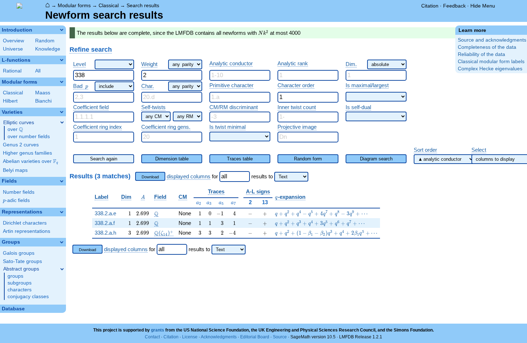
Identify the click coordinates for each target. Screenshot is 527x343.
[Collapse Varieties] (62, 112)
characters (20, 289)
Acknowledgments (219, 336)
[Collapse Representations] (62, 212)
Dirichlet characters (25, 223)
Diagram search (376, 158)
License (190, 336)
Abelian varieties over (30, 161)
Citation (429, 6)
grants (157, 330)
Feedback (454, 6)
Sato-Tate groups (22, 261)
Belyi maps (15, 170)
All (38, 71)
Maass (42, 92)
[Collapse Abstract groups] (62, 269)
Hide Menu (482, 6)
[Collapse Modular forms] (62, 82)
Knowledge (47, 49)
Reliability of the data (481, 54)
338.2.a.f (105, 223)
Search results (143, 5)
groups (15, 276)
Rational (12, 71)
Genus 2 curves (21, 144)
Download (150, 177)
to (271, 176)
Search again (103, 158)
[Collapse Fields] (62, 181)
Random (44, 40)
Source (280, 336)
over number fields (29, 136)
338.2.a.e (105, 213)
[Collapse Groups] (62, 242)
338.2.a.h (105, 233)
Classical (109, 5)
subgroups (20, 283)
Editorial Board (254, 336)
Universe (13, 49)
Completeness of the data (487, 47)
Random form (308, 158)
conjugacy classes (28, 296)
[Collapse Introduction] (62, 30)
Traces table (240, 158)
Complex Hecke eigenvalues (490, 68)
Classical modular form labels (491, 61)
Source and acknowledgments (492, 40)
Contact (152, 336)
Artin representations (26, 231)
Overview (13, 40)
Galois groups (18, 253)
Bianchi (43, 101)
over (15, 129)
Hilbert (10, 101)
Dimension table (172, 158)
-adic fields (16, 200)
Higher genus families (27, 153)
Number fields (18, 192)
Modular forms (74, 5)
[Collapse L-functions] (62, 60)
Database (13, 308)
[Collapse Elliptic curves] (62, 122)
